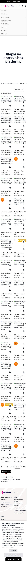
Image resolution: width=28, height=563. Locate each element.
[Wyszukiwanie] (16, 6)
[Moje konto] (19, 6)
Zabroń (13, 550)
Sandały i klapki (13, 83)
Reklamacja (17, 508)
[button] (10, 101)
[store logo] (9, 6)
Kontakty (3, 519)
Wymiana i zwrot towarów (18, 504)
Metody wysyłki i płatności (18, 500)
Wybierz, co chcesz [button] (6, 471)
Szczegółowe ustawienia (13, 555)
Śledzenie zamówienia (20, 510)
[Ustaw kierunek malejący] (25, 90)
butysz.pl (3, 83)
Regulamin (3, 499)
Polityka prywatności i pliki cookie (7, 505)
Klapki (22, 83)
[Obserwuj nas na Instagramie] (14, 492)
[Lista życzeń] (22, 6)
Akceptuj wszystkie (13, 559)
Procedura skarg (5, 502)
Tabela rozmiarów (19, 513)
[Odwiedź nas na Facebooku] (17, 492)
